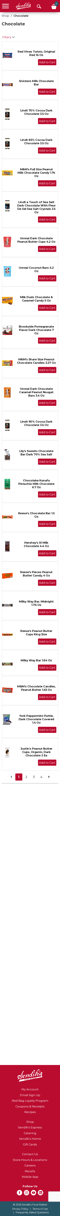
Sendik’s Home (30, 1138)
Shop (5, 15)
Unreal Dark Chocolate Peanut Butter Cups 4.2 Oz (36, 240)
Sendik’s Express (30, 1127)
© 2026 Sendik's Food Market (30, 1204)
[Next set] (48, 777)
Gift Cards (30, 1144)
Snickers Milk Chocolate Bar (36, 82)
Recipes (30, 1112)
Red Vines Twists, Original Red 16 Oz (36, 53)
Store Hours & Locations (30, 1160)
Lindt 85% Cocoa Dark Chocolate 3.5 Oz (36, 141)
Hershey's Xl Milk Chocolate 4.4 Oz (36, 544)
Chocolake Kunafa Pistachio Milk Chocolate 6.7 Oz (36, 484)
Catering (30, 1133)
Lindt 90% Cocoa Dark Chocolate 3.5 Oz (36, 423)
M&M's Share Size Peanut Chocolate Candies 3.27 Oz (36, 361)
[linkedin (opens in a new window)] (40, 1193)
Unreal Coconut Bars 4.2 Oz (36, 269)
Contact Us (30, 1154)
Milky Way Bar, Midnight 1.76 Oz (36, 603)
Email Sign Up (30, 1095)
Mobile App (30, 1176)
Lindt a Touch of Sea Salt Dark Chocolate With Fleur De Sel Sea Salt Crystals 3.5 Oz (36, 207)
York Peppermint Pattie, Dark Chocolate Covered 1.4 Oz (36, 719)
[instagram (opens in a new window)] (26, 1193)
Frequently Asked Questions (32, 1212)
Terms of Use (40, 1208)
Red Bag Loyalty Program (30, 1100)
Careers (30, 1165)
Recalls (30, 1171)
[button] (47, 62)
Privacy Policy (20, 1208)
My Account (30, 1089)
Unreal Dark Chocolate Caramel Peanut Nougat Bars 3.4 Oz (36, 392)
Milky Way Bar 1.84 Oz (36, 660)
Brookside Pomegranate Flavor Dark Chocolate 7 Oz (36, 330)
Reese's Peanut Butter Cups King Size (36, 632)
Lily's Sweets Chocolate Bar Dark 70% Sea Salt (36, 452)
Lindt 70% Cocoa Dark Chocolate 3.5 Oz (36, 112)
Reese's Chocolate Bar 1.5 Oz (36, 515)
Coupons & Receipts (30, 1106)
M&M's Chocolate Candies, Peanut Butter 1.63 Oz (36, 688)
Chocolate (21, 15)
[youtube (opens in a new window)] (33, 1193)
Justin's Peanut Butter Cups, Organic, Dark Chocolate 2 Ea (36, 752)
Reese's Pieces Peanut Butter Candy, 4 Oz (36, 573)
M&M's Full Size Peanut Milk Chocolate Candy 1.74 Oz (36, 173)
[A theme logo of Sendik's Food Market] (23, 6)
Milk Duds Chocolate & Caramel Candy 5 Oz (36, 298)
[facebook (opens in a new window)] (19, 1193)
